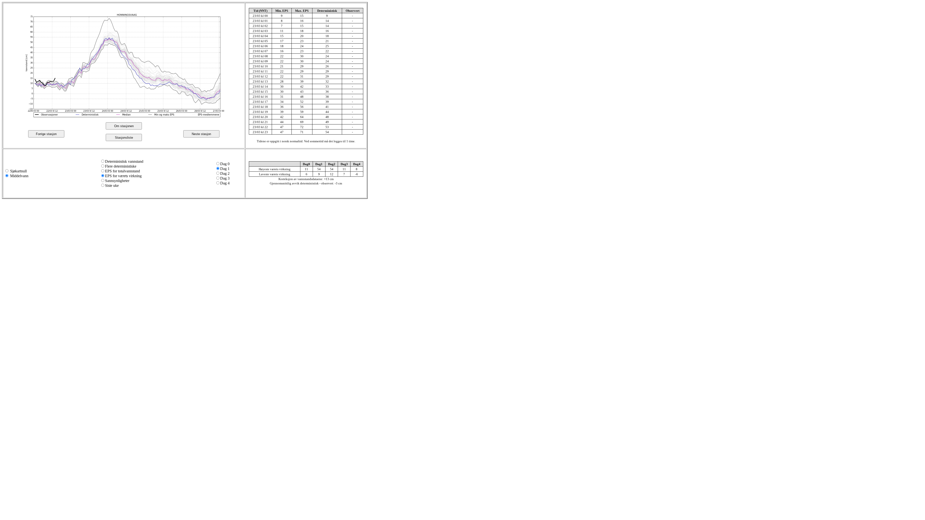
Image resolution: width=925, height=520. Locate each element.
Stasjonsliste (124, 137)
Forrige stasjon (46, 134)
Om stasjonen (124, 126)
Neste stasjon (201, 134)
